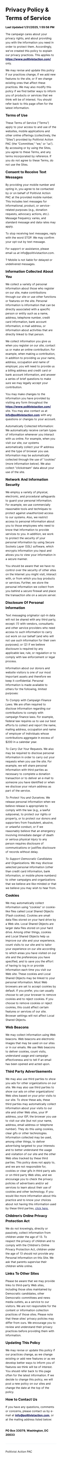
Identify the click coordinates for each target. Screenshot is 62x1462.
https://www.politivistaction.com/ (28, 59)
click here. (41, 1208)
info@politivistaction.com (23, 415)
